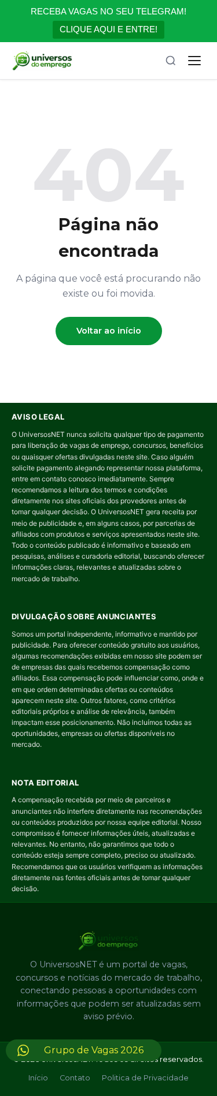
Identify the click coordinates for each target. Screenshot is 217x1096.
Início (38, 1077)
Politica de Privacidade (145, 1077)
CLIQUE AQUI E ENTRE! (108, 29)
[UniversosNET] (42, 60)
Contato (75, 1077)
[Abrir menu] (194, 60)
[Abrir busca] (170, 60)
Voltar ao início (108, 331)
